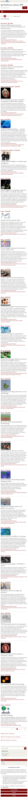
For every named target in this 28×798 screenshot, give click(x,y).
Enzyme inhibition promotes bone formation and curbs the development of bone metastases (13, 26)
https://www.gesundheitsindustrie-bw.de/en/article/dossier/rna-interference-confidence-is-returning (13, 550)
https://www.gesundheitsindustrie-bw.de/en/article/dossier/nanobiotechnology (11, 724)
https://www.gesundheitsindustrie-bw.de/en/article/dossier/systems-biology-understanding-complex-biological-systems (14, 492)
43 (24, 729)
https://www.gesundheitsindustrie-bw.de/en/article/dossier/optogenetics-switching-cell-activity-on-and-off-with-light (13, 407)
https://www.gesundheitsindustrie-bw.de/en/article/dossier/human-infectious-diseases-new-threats (14, 465)
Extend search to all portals (8, 733)
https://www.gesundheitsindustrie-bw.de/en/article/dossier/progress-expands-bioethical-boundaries (13, 292)
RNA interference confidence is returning (13, 536)
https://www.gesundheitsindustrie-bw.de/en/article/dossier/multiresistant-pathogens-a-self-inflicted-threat (14, 577)
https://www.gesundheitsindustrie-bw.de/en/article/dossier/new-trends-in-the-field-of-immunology (12, 699)
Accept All (14, 792)
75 (11, 16)
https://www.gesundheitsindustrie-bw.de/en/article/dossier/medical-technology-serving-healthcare (13, 345)
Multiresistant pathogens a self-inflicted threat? (12, 564)
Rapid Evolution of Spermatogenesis (12, 50)
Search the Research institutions (9, 740)
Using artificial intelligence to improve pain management (14, 162)
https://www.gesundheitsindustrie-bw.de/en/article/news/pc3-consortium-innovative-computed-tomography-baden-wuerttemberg (12, 114)
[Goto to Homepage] (13, 5)
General (2, 760)
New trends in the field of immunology (12, 684)
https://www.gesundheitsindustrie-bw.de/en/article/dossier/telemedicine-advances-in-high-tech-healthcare (14, 608)
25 (5, 16)
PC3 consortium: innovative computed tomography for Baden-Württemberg (12, 100)
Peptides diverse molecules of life (10, 220)
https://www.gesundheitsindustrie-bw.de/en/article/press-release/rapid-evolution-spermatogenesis (11, 59)
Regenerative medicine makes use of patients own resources (11, 507)
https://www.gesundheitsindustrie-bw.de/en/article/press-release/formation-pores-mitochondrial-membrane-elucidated (12, 81)
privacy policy (5, 787)
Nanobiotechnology (7, 715)
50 (8, 16)
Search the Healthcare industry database (11, 736)
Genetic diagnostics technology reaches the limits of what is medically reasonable (13, 191)
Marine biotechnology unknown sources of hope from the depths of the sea (14, 360)
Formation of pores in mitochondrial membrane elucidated (12, 67)
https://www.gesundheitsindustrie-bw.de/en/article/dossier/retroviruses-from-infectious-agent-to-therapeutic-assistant (13, 669)
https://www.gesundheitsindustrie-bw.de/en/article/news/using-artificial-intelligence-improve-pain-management (12, 173)
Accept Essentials (14, 790)
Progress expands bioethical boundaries (12, 278)
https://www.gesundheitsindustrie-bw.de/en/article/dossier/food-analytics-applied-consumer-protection (12, 321)
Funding (3, 763)
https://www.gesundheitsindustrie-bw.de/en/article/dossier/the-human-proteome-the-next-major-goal (14, 637)
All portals (5, 755)
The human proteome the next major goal (13, 624)
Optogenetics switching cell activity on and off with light (13, 392)
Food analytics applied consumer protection (14, 307)
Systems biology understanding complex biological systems (13, 480)
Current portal (6, 754)
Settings (14, 795)
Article (2, 761)
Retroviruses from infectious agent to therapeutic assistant (12, 654)
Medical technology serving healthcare (12, 334)
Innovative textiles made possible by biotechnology (11, 422)
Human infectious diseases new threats (12, 451)
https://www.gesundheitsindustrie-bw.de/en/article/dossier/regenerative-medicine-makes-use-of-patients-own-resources (13, 522)
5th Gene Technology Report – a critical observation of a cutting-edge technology (13, 130)
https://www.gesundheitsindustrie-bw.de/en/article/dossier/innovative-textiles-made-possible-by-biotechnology (12, 436)
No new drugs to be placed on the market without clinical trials (13, 249)
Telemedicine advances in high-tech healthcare (11, 591)
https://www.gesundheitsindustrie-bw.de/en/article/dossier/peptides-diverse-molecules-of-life (13, 234)
